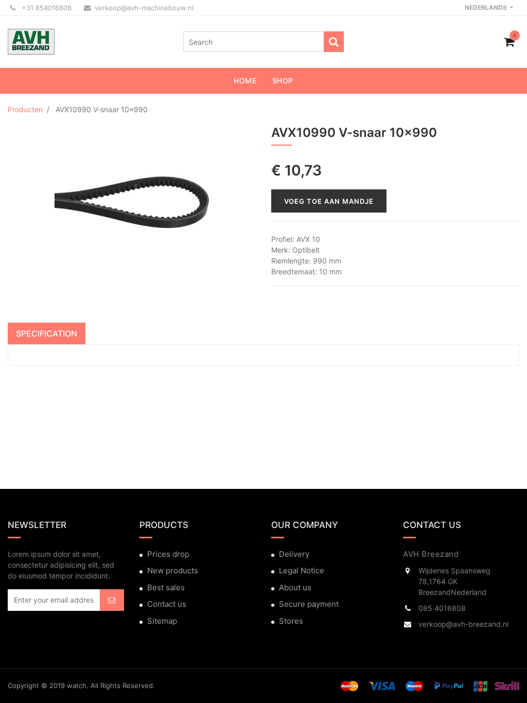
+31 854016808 (46, 8)
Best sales (166, 587)
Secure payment (309, 604)
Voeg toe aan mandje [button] (329, 201)
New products (172, 570)
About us (295, 587)
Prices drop (168, 554)
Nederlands (486, 7)
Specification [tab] (46, 333)
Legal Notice (301, 570)
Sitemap (162, 621)
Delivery (294, 554)
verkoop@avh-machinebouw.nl (144, 8)
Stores (291, 621)
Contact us (166, 604)
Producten (25, 109)
